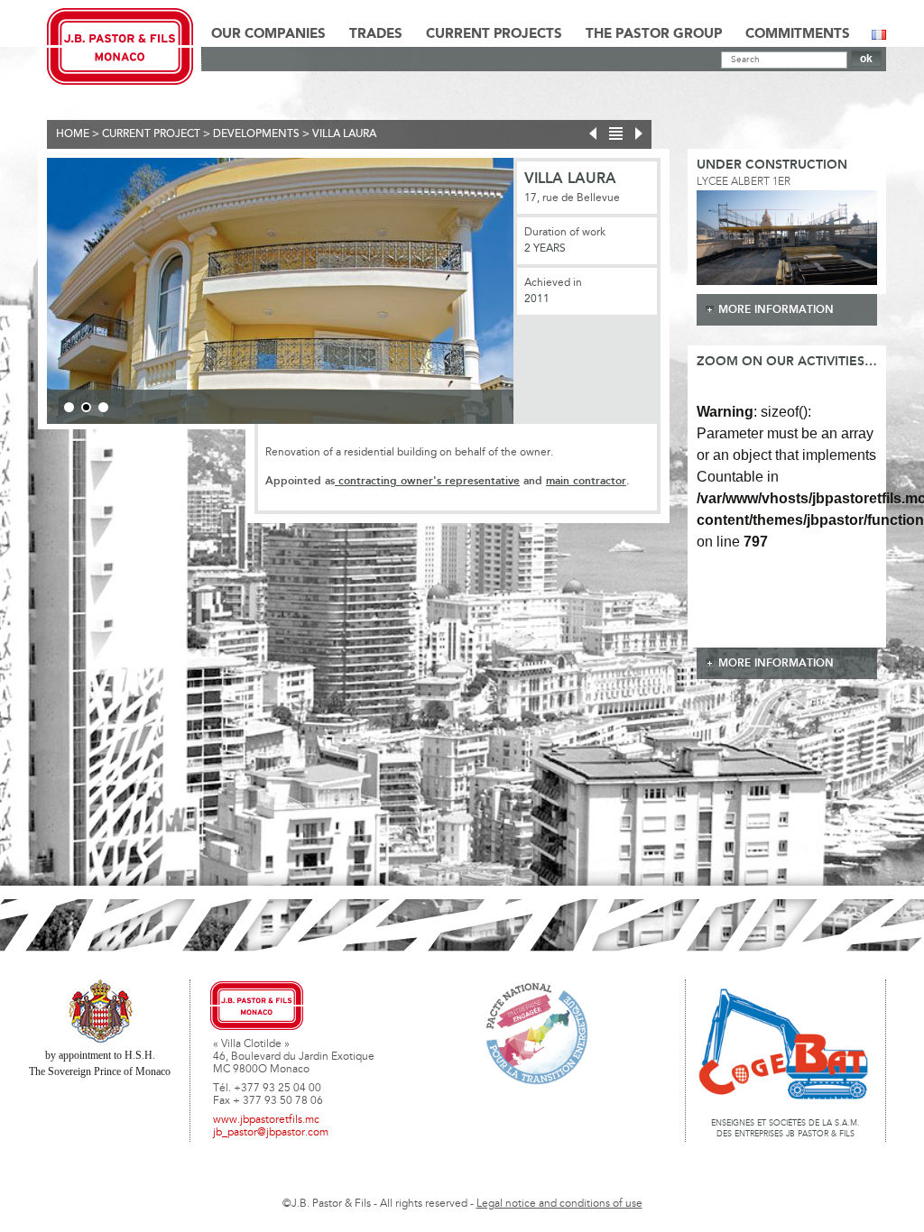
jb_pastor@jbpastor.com (270, 1132)
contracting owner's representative (427, 481)
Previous (20, 294)
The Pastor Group (654, 34)
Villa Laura (344, 134)
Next (540, 294)
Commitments (797, 34)
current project (151, 134)
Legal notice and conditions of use (559, 1204)
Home (72, 134)
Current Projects (494, 34)
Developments (256, 134)
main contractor (586, 481)
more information (776, 310)
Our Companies (268, 34)
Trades (375, 34)
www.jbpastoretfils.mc (266, 1120)
